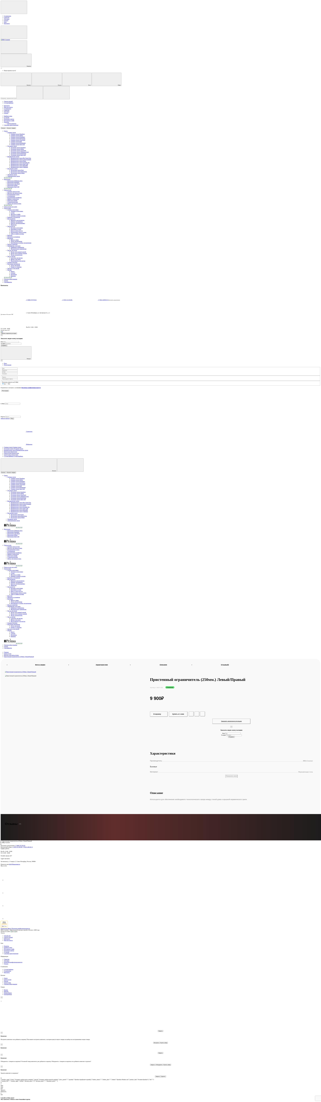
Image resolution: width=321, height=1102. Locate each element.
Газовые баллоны (12, 262)
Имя (2, 342)
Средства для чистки (17, 258)
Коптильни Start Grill (13, 187)
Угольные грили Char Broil (18, 150)
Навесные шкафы (12, 200)
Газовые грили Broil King (18, 138)
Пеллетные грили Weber (18, 173)
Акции (6, 280)
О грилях (6, 117)
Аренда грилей (8, 101)
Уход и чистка (11, 256)
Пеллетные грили (12, 168)
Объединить (159, 1064)
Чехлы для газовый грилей (18, 252)
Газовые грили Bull (16, 141)
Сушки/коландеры (12, 202)
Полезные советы (9, 119)
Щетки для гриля (15, 259)
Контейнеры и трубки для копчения (21, 243)
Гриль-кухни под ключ (10, 206)
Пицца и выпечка (12, 244)
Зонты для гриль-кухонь (14, 203)
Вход (5, 363)
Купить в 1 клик (178, 714)
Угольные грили (12, 146)
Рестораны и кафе (9, 120)
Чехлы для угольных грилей (19, 253)
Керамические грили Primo (18, 161)
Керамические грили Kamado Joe (20, 162)
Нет (9, 384)
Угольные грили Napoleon (18, 147)
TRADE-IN (7, 936)
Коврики (13, 276)
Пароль (3, 416)
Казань (6, 990)
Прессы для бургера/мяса (18, 223)
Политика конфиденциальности (21, 928)
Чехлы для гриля (12, 250)
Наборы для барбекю (17, 222)
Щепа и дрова (15, 240)
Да (5, 384)
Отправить (4, 345)
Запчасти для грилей (13, 268)
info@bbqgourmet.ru (14, 864)
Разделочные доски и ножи (18, 232)
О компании (7, 16)
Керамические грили (13, 156)
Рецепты (6, 122)
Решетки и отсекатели (13, 217)
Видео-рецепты (11, 123)
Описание (163, 665)
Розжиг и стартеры (16, 267)
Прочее (9, 270)
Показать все (231, 776)
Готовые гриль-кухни (13, 191)
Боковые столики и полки (18, 215)
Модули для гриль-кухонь (14, 193)
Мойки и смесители (13, 199)
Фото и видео (40, 665)
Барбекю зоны (8, 116)
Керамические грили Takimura (19, 167)
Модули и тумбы (15, 214)
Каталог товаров (11, 128)
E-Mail (2, 403)
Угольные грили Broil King (18, 153)
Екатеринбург (8, 994)
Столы (12, 212)
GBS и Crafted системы (17, 234)
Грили (6, 131)
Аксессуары (7, 208)
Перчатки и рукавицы (13, 237)
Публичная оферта (6, 928)
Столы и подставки (12, 209)
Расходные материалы (13, 264)
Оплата (6, 20)
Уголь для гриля (15, 265)
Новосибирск (8, 993)
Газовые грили (11, 132)
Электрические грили (13, 176)
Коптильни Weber (12, 185)
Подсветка (14, 274)
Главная (6, 652)
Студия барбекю (8, 103)
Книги (12, 271)
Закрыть (160, 1031)
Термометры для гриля (13, 246)
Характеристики (102, 665)
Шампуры (13, 225)
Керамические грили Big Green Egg (21, 158)
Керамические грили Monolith (19, 165)
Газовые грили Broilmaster (18, 143)
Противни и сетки (16, 229)
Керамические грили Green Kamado (21, 159)
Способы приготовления (11, 125)
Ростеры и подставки (17, 228)
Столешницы (11, 196)
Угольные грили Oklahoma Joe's (20, 152)
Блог (5, 22)
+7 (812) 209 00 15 (27, 847)
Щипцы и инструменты (17, 220)
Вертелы (9, 235)
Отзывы (225, 665)
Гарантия (6, 17)
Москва (6, 991)
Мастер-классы (8, 107)
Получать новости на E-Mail (10, 382)
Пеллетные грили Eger (17, 170)
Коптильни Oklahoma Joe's (14, 181)
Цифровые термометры (17, 247)
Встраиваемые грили (13, 194)
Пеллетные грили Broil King (19, 171)
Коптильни (7, 179)
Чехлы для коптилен (16, 255)
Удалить (163, 1076)
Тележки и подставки (17, 211)
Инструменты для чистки (18, 261)
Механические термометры (18, 249)
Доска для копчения (16, 241)
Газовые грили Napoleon (18, 134)
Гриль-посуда (11, 226)
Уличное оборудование (10, 279)
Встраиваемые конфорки (14, 197)
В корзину (157, 714)
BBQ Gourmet (6, 842)
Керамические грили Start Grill (19, 164)
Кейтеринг (7, 939)
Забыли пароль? (5, 418)
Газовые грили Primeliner (18, 137)
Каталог (3, 128)
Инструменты (11, 218)
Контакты (7, 23)
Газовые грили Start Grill (18, 144)
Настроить (156, 1042)
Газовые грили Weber (17, 135)
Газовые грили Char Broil (18, 140)
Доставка (6, 19)
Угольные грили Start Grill (18, 155)
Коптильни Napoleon (13, 182)
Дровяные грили (12, 174)
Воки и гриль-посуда (17, 231)
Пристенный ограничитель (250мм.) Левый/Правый (19, 656)
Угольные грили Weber (17, 149)
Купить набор (163, 1042)
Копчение (10, 238)
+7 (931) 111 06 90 (17, 847)
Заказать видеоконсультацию (8, 333)
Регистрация (7, 365)
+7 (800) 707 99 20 (20, 845)
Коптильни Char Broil (13, 184)
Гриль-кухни (7, 190)
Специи (13, 273)
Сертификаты (8, 282)
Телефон (3, 343)
